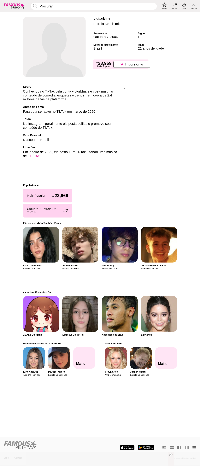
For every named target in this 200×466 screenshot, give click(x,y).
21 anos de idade (151, 48)
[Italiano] (187, 447)
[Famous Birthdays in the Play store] (146, 447)
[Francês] (179, 447)
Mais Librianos (113, 343)
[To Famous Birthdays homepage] (14, 6)
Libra (142, 37)
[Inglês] (164, 447)
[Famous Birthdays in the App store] (127, 447)
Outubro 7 (100, 37)
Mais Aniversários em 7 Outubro (41, 343)
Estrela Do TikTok (106, 24)
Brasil (97, 48)
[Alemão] (194, 447)
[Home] (51, 445)
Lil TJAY (33, 156)
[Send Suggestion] (125, 87)
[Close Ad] (170, 454)
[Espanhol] (172, 447)
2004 (114, 37)
